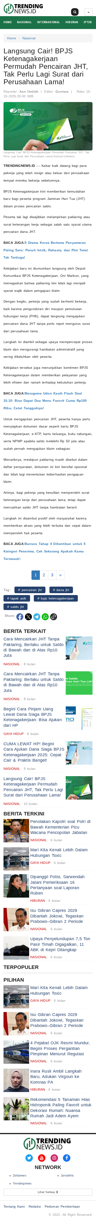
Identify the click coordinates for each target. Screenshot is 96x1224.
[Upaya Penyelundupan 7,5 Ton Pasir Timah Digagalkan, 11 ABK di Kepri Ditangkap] (16, 948)
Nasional (24, 22)
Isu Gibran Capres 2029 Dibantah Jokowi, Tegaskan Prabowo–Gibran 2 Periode (56, 916)
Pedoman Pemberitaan (62, 1206)
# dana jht (61, 590)
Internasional (48, 22)
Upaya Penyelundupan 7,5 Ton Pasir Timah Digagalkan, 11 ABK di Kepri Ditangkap (60, 944)
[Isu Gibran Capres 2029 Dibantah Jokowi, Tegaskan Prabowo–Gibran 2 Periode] (16, 919)
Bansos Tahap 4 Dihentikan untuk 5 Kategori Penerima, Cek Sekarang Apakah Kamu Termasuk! (44, 551)
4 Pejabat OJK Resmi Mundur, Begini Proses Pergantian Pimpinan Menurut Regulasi (60, 1048)
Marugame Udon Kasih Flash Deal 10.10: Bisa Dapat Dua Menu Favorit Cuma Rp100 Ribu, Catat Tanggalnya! (45, 400)
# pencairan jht (30, 590)
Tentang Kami (14, 1206)
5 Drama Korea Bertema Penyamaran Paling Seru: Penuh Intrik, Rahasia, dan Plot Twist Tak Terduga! (45, 250)
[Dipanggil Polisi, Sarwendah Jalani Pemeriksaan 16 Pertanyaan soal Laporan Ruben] (16, 886)
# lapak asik (16, 598)
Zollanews (19, 1175)
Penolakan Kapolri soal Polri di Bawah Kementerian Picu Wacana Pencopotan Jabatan (60, 827)
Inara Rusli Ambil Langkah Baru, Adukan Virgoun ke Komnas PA (56, 1077)
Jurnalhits (67, 1175)
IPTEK (88, 22)
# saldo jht (15, 607)
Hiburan (71, 22)
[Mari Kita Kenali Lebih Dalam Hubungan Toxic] (16, 859)
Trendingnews (22, 1183)
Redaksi (35, 1206)
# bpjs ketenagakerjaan (56, 598)
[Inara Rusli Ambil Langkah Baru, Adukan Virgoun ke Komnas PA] (16, 1080)
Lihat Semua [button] (47, 1192)
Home (7, 22)
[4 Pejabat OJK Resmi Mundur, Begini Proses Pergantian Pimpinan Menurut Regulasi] (16, 1052)
